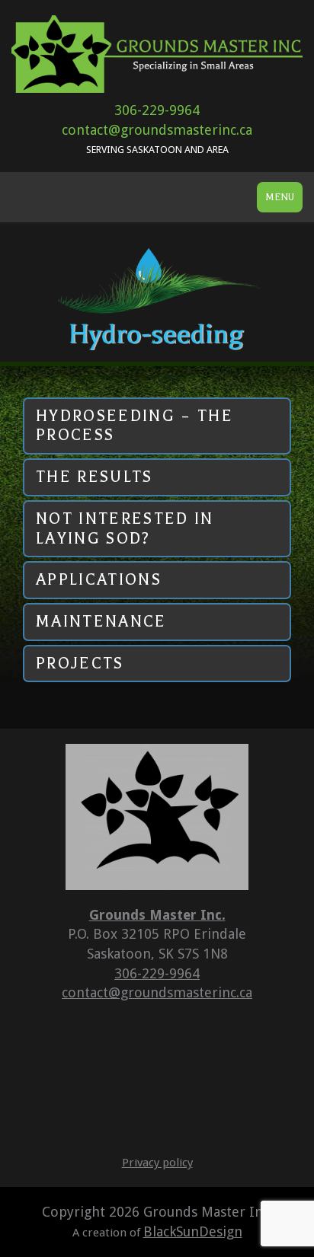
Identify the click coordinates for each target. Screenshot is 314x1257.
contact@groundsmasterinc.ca (157, 130)
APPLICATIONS (99, 579)
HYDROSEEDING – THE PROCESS (134, 426)
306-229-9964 (157, 110)
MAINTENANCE (101, 621)
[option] (157, 292)
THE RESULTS (94, 476)
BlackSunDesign (192, 1231)
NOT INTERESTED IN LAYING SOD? (125, 528)
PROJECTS (80, 663)
